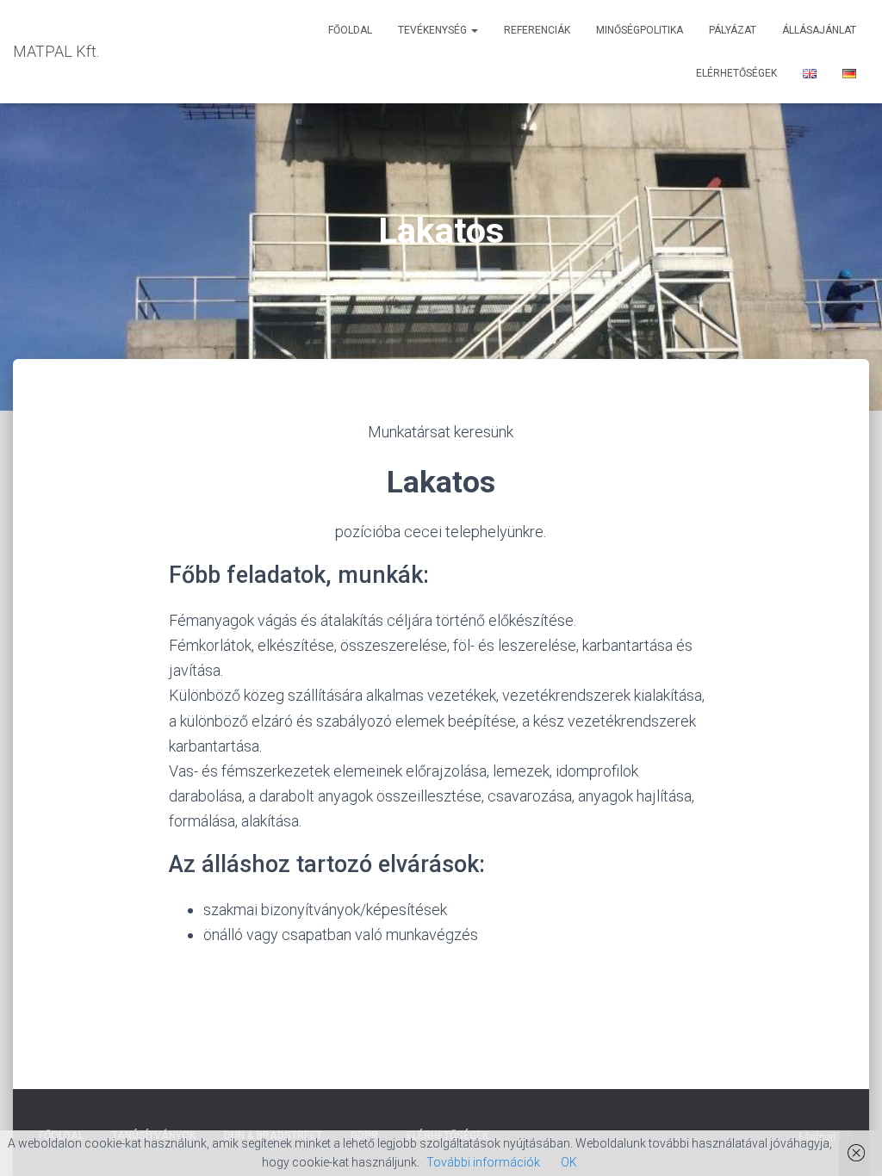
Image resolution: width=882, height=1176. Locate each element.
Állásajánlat (819, 30)
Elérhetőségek (736, 73)
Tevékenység (433, 30)
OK (569, 1162)
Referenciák (537, 30)
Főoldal (350, 30)
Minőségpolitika (639, 30)
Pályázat (732, 30)
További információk (483, 1162)
